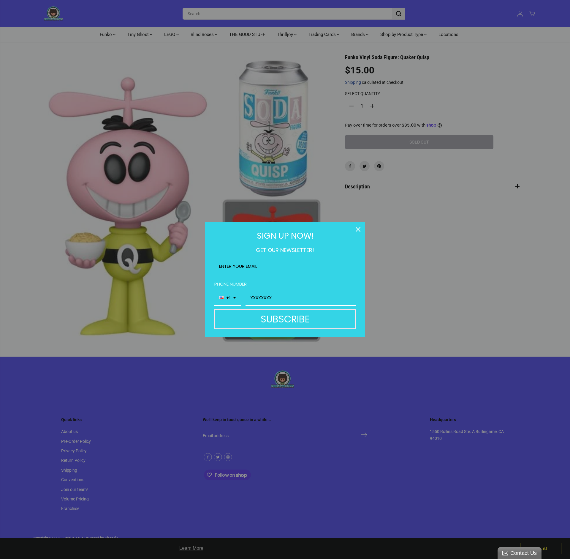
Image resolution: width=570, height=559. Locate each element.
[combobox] (227, 298)
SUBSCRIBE (285, 319)
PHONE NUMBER (230, 284)
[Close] (358, 229)
